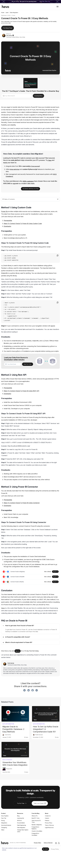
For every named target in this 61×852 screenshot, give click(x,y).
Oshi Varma (9, 35)
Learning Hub (20, 818)
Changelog (4, 827)
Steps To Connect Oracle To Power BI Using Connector (22, 503)
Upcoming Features (6, 825)
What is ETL (35, 816)
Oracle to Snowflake (37, 831)
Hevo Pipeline (4, 816)
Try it (54, 571)
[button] (30, 628)
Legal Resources (49, 827)
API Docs (19, 820)
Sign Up (17, 651)
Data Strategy (7, 759)
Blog (18, 816)
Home (2, 12)
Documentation (21, 822)
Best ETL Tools (35, 818)
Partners (47, 820)
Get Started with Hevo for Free (30, 188)
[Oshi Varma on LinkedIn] (13, 35)
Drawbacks (7, 226)
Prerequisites (8, 220)
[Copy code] (57, 256)
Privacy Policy (48, 822)
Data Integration (8, 724)
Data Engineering (21, 825)
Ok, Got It (45, 849)
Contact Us (48, 816)
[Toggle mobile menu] (57, 6)
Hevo (3, 608)
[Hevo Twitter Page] (59, 843)
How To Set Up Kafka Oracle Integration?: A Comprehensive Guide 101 (45, 729)
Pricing (3, 820)
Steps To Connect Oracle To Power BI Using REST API (21, 391)
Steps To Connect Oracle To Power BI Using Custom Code (23, 223)
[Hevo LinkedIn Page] (56, 843)
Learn (7, 12)
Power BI (4, 211)
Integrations (4, 822)
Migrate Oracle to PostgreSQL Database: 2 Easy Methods (13, 729)
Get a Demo (47, 571)
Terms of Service (49, 825)
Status (2, 829)
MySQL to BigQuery (37, 824)
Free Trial (3, 818)
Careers (47, 818)
